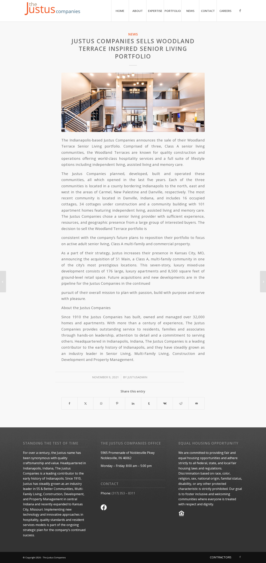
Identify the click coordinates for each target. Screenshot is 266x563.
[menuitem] (120, 10)
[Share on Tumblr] (149, 403)
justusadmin (137, 377)
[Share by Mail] (196, 403)
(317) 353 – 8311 (123, 493)
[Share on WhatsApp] (101, 403)
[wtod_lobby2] (133, 102)
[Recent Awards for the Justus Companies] (263, 281)
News (133, 34)
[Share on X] (85, 403)
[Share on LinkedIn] (133, 403)
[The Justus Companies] (52, 10)
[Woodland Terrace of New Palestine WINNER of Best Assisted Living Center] (3, 281)
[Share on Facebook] (70, 403)
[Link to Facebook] (240, 10)
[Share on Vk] (165, 403)
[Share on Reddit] (181, 403)
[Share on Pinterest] (117, 403)
